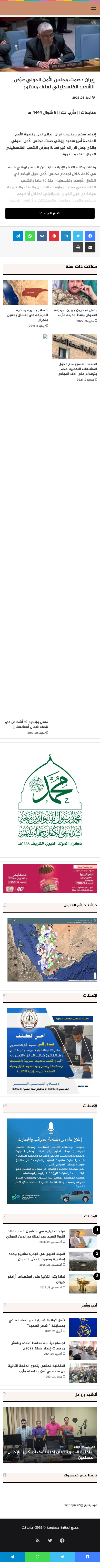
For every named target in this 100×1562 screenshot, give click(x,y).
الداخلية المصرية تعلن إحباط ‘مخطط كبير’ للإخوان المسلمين (51, 1455)
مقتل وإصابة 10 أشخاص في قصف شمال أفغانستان (26, 724)
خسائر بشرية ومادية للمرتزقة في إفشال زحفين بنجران (27, 315)
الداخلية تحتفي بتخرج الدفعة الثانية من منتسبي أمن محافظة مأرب (36, 1368)
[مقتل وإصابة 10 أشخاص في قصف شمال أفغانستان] (25, 525)
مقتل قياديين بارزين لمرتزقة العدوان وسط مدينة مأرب (75, 312)
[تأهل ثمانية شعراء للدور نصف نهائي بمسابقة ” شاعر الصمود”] (83, 1327)
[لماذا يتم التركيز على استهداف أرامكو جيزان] (83, 1283)
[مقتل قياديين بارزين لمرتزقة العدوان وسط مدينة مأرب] (74, 292)
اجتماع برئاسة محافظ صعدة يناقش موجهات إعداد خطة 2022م (38, 1345)
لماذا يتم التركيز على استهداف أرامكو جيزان (36, 1279)
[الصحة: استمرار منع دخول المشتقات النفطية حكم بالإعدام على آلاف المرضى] (74, 346)
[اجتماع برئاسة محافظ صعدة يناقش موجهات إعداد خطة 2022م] (83, 1350)
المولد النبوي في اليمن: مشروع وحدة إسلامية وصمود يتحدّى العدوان (37, 1256)
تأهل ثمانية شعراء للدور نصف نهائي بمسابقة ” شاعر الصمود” (37, 1323)
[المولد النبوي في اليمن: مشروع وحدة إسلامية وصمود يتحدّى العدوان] (83, 1261)
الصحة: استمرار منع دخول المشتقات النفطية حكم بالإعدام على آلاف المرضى (77, 369)
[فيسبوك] (90, 236)
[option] (50, 1435)
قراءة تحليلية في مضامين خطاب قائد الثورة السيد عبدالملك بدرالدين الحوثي (35, 1234)
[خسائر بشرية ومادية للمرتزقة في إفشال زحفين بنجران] (25, 292)
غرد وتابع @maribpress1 (80, 1505)
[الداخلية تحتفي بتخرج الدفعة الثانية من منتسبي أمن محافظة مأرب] (83, 1373)
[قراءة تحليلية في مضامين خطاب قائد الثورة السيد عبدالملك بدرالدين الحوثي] (83, 1238)
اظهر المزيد (51, 213)
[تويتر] (78, 236)
